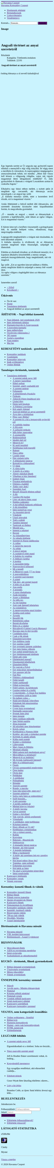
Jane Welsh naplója (21, 721)
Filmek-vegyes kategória (18, 897)
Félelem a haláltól (21, 484)
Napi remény (13, 340)
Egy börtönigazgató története (26, 654)
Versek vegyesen (14, 881)
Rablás (16, 835)
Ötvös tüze (17, 773)
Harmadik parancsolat (23, 711)
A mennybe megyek (22, 546)
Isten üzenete (18, 716)
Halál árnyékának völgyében (26, 700)
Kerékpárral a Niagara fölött (25, 731)
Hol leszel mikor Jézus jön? (25, 860)
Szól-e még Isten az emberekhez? (28, 796)
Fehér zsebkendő (20, 682)
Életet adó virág (20, 657)
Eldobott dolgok (14, 1076)
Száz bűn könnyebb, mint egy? (27, 791)
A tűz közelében (20, 507)
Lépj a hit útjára (14, 1085)
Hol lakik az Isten (21, 868)
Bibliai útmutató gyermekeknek (21, 967)
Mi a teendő (18, 569)
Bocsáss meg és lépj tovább (25, 631)
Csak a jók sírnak (20, 636)
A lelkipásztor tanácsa (22, 461)
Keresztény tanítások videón (20, 907)
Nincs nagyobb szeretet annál (20, 1051)
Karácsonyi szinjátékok (17, 1003)
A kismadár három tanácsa (25, 845)
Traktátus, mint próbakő (23, 863)
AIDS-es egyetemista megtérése (21, 950)
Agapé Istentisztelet (16, 920)
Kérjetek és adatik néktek (24, 737)
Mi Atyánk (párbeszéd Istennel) (27, 760)
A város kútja (19, 468)
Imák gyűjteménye (15, 362)
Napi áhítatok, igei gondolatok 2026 (23, 320)
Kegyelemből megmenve (18, 1063)
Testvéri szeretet (20, 786)
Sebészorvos (18, 842)
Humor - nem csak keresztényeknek (23, 1025)
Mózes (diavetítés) (15, 972)
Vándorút (17, 515)
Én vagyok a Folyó (21, 667)
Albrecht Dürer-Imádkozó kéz (26, 399)
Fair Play (17, 675)
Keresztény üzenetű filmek (19, 892)
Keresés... (5, 23)
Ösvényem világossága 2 (18, 333)
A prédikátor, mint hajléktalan (26, 822)
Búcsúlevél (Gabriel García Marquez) (30, 628)
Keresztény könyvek (16, 359)
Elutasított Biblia (20, 664)
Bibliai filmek (13, 895)
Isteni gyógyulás (14, 953)
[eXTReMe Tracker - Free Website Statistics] (4, 1142)
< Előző (10, 287)
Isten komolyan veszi (22, 510)
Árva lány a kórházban (23, 414)
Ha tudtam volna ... (21, 698)
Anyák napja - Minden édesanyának (23, 988)
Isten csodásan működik (23, 718)
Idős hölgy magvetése (22, 432)
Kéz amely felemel (21, 409)
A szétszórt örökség (21, 430)
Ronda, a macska (20, 788)
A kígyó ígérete (20, 551)
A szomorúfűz (19, 435)
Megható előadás (20, 749)
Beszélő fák (18, 618)
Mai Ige (10, 343)
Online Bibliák (13, 364)
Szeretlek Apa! (19, 489)
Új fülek (16, 466)
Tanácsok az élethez (22, 525)
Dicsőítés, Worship (15, 918)
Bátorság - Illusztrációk (23, 840)
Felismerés (17, 391)
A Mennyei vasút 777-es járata (26, 571)
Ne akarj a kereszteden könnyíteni (28, 871)
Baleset (16, 450)
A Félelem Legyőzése (22, 406)
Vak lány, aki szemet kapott (25, 582)
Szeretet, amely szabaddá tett (26, 386)
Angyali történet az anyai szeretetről (29, 412)
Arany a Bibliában (21, 597)
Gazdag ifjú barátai (21, 497)
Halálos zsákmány (21, 502)
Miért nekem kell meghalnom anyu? (29, 752)
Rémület (16, 783)
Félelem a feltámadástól (23, 677)
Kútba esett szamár (21, 739)
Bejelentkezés (8, 1115)
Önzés (15, 765)
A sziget (16, 579)
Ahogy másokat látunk (23, 473)
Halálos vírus (19, 706)
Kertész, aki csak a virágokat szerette (29, 734)
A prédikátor (18, 778)
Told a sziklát (19, 520)
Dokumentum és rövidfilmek (20, 905)
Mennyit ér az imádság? (23, 757)
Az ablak (17, 548)
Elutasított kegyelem (22, 639)
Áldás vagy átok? (21, 486)
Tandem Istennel (20, 522)
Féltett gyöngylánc (21, 685)
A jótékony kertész (21, 559)
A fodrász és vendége (22, 556)
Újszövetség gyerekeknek (18, 969)
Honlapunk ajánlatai (16, 10)
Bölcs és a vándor (21, 626)
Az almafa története (21, 538)
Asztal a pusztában (15, 338)
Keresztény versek (15, 878)
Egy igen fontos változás (24, 649)
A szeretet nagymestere (23, 577)
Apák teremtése (20, 595)
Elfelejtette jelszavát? (16, 1123)
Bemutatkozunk (14, 13)
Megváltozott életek (16, 948)
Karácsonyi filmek (15, 902)
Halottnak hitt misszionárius (25, 703)
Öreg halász (18, 770)
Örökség (16, 396)
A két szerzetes (19, 801)
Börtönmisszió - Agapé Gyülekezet (23, 937)
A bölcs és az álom (21, 584)
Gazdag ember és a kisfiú (24, 690)
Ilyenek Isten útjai (21, 713)
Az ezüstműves (19, 608)
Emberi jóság (19, 479)
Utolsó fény (18, 401)
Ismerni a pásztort (21, 530)
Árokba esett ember (21, 613)
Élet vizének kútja (21, 458)
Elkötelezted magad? (22, 659)
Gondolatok (12, 357)
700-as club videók (15, 915)
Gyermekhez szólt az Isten (25, 695)
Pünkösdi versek (14, 996)
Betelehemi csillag (21, 620)
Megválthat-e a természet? (24, 755)
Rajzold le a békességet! (24, 463)
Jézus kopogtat (19, 724)
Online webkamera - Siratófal (20, 1017)
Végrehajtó (18, 819)
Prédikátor (17, 775)
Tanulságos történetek (17, 306)
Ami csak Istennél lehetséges (26, 605)
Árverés (16, 615)
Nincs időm (18, 453)
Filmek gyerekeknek (16, 974)
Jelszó (4, 1112)
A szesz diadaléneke (22, 592)
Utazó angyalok (20, 517)
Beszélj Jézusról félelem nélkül (27, 491)
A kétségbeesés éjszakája (24, 393)
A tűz (15, 494)
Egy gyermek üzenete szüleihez (27, 646)
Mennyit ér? (18, 442)
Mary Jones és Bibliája (23, 747)
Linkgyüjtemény (14, 15)
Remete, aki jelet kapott (23, 847)
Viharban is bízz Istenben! (24, 476)
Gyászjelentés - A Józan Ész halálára (29, 693)
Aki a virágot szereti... (23, 832)
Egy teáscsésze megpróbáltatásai (27, 669)
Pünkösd (11, 991)
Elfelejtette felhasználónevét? (20, 1120)
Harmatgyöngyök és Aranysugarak (23, 325)
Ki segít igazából (20, 445)
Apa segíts (17, 587)
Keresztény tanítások (16, 354)
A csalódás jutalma (21, 424)
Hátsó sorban (19, 383)
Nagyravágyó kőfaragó (23, 566)
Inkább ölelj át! (19, 440)
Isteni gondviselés (21, 873)
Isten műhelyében (15, 330)
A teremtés (17, 590)
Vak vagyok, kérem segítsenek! (27, 816)
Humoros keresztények (17, 1022)
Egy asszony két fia (21, 672)
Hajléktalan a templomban (24, 829)
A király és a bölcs (21, 471)
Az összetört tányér (21, 512)
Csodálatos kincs (20, 633)
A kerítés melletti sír (22, 804)
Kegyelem (17, 837)
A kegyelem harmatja (16, 327)
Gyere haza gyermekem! (24, 708)
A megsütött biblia (21, 564)
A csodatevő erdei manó (24, 553)
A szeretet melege (21, 388)
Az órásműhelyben (21, 535)
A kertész (17, 561)
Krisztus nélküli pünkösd (18, 993)
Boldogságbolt (19, 437)
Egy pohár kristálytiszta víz (25, 651)
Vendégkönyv (13, 18)
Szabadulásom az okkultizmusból (22, 955)
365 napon (12, 335)
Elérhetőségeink (14, 1030)
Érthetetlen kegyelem (22, 866)
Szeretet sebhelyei (21, 793)
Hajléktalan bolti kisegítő (24, 448)
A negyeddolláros (21, 574)
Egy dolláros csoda (21, 641)
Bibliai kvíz (12, 1020)
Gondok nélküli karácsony (19, 998)
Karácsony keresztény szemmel (21, 1006)
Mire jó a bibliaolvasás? (23, 762)
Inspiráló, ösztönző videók (19, 910)
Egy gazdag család (21, 644)
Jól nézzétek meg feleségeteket (26, 726)
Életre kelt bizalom (21, 404)
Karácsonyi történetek (17, 876)
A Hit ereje (18, 427)
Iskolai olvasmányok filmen (19, 900)
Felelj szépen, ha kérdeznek (25, 688)
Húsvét (10, 985)
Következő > (13, 290)
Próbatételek (18, 780)
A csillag (17, 543)
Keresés (42, 23)
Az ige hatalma (19, 602)
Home (10, 303)
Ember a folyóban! (21, 814)
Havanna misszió (14, 932)
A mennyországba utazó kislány (27, 610)
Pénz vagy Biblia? (21, 417)
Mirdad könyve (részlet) (23, 806)
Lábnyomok (18, 744)
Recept (16, 533)
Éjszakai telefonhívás (22, 481)
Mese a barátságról (21, 853)
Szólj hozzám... (20, 798)
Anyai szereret (19, 811)
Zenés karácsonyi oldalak (18, 1001)
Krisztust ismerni (20, 824)
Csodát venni (19, 455)
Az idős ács (18, 600)
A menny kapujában (22, 381)
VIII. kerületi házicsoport (18, 934)
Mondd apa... (19, 528)
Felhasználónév (8, 1109)
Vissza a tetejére (8, 1159)
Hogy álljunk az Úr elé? (23, 827)
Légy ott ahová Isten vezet (25, 499)
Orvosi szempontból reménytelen (28, 767)
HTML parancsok (15, 1028)
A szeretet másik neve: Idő (25, 378)
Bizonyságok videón (16, 913)
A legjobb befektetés (22, 850)
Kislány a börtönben (22, 742)
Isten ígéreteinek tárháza (18, 322)
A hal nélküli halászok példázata (27, 504)
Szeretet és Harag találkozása (26, 541)
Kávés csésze (19, 729)
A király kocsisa (20, 809)
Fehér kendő (18, 680)
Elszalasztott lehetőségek (24, 662)
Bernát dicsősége (20, 623)
